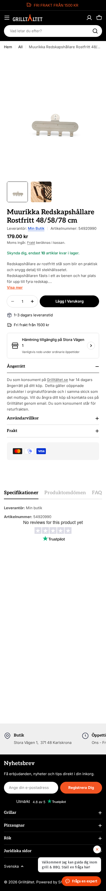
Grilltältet (26, 882)
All (20, 47)
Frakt (31, 243)
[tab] (21, 494)
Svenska (11, 866)
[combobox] (53, 31)
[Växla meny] (7, 18)
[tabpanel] (53, 512)
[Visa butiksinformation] (91, 346)
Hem (8, 47)
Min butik (36, 228)
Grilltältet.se (57, 379)
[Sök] (95, 31)
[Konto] (89, 18)
